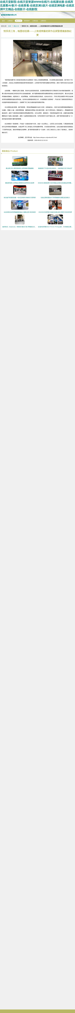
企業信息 (35, 21)
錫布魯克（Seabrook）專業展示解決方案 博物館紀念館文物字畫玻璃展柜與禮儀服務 (28, 227)
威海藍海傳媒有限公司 (9, 15)
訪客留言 (43, 21)
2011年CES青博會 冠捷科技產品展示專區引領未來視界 (55, 212)
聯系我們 (27, 21)
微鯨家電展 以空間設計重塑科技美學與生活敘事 (19, 183)
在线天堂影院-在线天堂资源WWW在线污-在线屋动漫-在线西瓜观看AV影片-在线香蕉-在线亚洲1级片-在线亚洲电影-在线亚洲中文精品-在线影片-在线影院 (37, 5)
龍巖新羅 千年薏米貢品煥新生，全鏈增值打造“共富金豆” (55, 168)
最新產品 (6, 151)
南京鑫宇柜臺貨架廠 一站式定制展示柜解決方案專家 (20, 197)
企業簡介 (10, 21)
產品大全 (18, 21)
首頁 (3, 21)
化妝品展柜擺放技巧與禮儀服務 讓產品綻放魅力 (55, 197)
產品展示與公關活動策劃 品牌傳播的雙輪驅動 (20, 168)
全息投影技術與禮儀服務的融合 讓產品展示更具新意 (20, 212)
